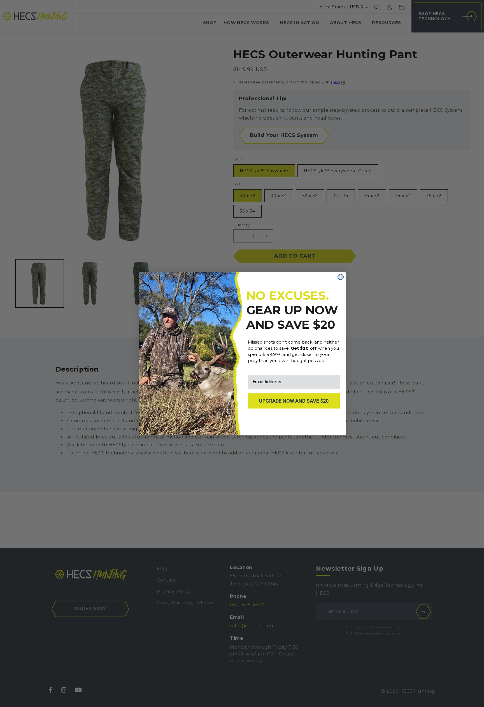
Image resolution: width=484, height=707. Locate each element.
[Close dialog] (340, 277)
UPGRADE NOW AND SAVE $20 (294, 401)
